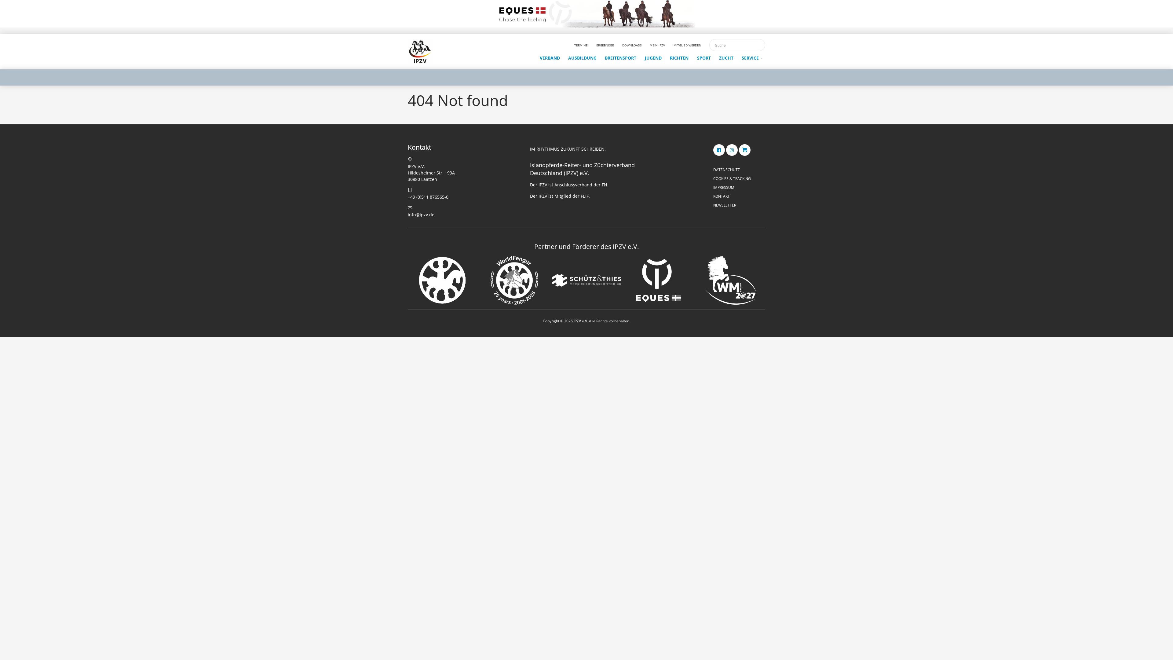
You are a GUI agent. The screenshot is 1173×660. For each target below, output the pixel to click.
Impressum (723, 187)
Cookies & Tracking (732, 178)
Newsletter (724, 205)
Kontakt (721, 196)
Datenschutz (726, 169)
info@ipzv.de (421, 215)
